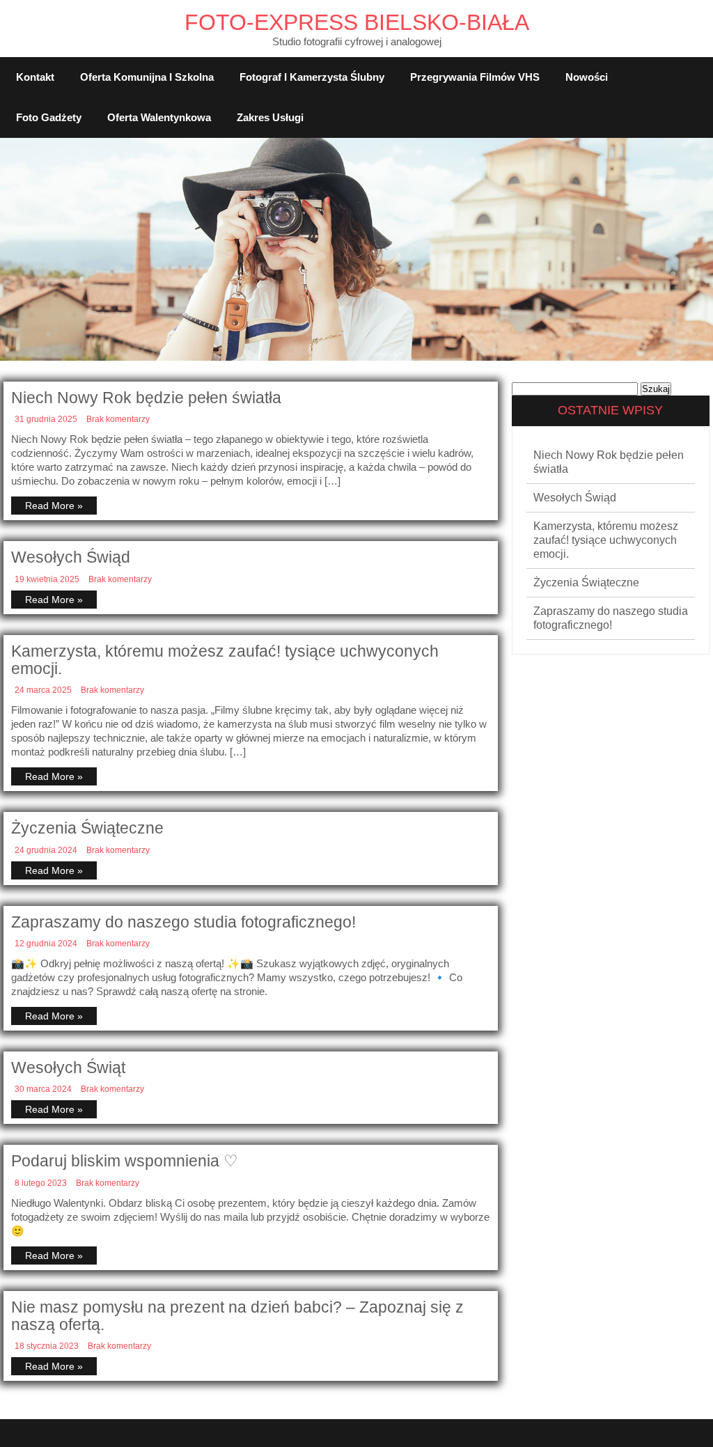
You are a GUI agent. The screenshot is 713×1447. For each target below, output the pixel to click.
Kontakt (35, 77)
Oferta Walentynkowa (159, 117)
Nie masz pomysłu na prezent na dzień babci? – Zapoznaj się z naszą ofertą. (237, 1315)
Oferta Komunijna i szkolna (147, 77)
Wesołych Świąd (70, 557)
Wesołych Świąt (68, 1067)
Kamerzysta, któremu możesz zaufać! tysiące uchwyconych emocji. (225, 660)
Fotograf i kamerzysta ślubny (312, 77)
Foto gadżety (48, 117)
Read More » (54, 505)
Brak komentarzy (118, 419)
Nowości (586, 77)
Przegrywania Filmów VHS (475, 77)
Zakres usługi (270, 117)
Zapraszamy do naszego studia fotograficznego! (183, 922)
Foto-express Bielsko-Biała (357, 22)
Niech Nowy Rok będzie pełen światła (146, 398)
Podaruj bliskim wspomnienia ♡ (124, 1161)
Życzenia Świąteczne (87, 828)
